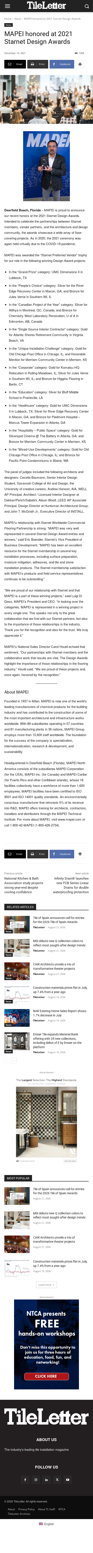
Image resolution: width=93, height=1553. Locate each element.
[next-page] (14, 1060)
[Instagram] (36, 1480)
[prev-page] (7, 1060)
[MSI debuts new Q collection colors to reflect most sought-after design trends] (17, 948)
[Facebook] (25, 1480)
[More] (80, 64)
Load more (44, 1285)
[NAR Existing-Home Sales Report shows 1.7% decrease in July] (17, 1018)
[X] (57, 1480)
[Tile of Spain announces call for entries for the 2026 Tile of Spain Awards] (17, 925)
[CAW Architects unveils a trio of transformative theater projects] (17, 971)
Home (8, 19)
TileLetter (39, 927)
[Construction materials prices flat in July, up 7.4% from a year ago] (17, 994)
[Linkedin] (46, 1480)
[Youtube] (68, 1480)
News (17, 19)
